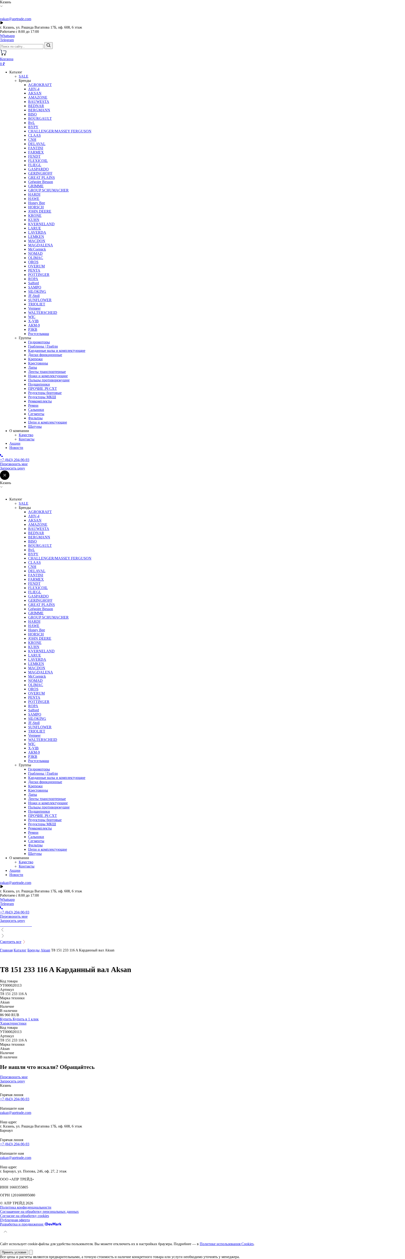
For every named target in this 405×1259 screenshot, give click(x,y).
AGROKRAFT (40, 85)
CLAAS (34, 135)
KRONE (34, 216)
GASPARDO (38, 169)
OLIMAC (35, 258)
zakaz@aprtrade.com (15, 19)
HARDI (34, 194)
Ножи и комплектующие (48, 376)
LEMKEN (36, 237)
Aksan (45, 950)
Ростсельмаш (38, 334)
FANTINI (35, 148)
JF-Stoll (34, 296)
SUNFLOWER (40, 300)
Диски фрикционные (45, 355)
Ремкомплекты (40, 401)
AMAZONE (37, 97)
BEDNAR (36, 106)
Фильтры (35, 418)
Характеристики (13, 1023)
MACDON (36, 241)
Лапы (32, 367)
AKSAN (34, 93)
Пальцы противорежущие (49, 380)
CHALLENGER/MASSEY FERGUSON (59, 131)
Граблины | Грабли (43, 346)
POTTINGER (38, 275)
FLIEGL (34, 165)
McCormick (37, 249)
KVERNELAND (41, 224)
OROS (33, 262)
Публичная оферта (15, 1220)
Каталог (20, 950)
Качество (26, 435)
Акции (14, 443)
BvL (31, 123)
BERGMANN (39, 110)
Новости (16, 448)
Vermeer (34, 308)
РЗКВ (32, 329)
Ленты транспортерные (47, 372)
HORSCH (36, 207)
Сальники (36, 410)
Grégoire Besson (40, 182)
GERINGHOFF (40, 173)
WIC (31, 317)
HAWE (33, 199)
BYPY (33, 127)
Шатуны (35, 426)
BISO (32, 114)
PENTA (34, 270)
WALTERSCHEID (42, 313)
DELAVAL (36, 144)
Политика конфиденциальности (25, 1207)
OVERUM (36, 266)
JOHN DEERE (39, 211)
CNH (32, 140)
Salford (33, 283)
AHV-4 (33, 89)
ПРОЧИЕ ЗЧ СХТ (42, 389)
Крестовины (38, 363)
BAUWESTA (38, 102)
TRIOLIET (36, 304)
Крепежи (35, 359)
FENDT (34, 156)
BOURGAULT (40, 118)
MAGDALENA (40, 245)
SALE (23, 76)
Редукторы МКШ (42, 397)
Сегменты (36, 414)
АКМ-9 (34, 325)
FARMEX (36, 152)
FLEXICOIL (38, 161)
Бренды (33, 950)
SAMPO (34, 287)
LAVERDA (37, 232)
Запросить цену (12, 468)
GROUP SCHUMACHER (48, 190)
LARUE (34, 228)
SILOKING (37, 291)
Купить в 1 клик (26, 1019)
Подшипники (39, 384)
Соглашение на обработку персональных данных (39, 1212)
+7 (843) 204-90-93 (14, 1099)
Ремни (33, 405)
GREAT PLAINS (41, 178)
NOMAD (35, 254)
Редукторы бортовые (45, 393)
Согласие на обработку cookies (24, 1216)
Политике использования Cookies (227, 1244)
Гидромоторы (39, 342)
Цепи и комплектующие (47, 422)
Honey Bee (36, 203)
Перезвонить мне (14, 464)
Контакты (26, 439)
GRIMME (36, 186)
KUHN (33, 220)
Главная (6, 950)
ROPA (33, 279)
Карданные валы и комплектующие (56, 351)
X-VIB (33, 321)
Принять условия (14, 1252)
